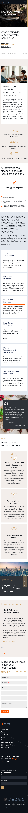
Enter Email (3, 774)
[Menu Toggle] (25, 2)
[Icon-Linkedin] (9, 799)
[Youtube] (13, 799)
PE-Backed (5, 46)
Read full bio (9, 641)
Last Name (5, 682)
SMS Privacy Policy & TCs (18, 807)
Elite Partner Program (8, 745)
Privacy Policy (6, 807)
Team (3, 732)
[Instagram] (19, 799)
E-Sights (4, 737)
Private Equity (7, 44)
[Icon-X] (23, 799)
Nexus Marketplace (7, 742)
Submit (4, 711)
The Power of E (6, 729)
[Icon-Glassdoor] (16, 799)
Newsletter (5, 747)
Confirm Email (4, 780)
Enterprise (6, 47)
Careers (4, 740)
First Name (5, 677)
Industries (4, 734)
